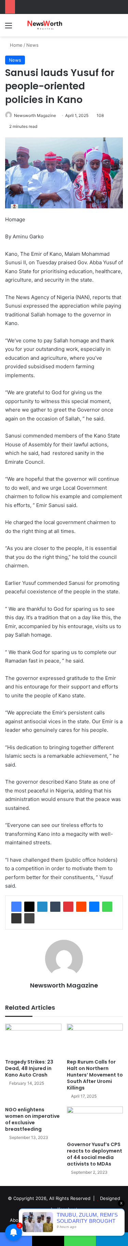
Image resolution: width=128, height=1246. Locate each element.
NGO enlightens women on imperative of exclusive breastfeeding (32, 1119)
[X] (29, 907)
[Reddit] (81, 907)
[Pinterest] (68, 907)
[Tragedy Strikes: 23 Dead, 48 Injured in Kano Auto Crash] (33, 1039)
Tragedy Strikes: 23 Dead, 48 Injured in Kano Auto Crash (29, 1068)
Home (16, 45)
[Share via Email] (16, 918)
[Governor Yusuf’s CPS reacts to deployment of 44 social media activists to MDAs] (95, 1122)
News (32, 45)
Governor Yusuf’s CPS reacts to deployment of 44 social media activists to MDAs (94, 1154)
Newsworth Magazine (35, 115)
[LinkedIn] (42, 907)
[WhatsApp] (107, 907)
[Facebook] (16, 907)
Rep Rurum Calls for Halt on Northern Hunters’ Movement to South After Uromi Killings (95, 1074)
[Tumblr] (55, 907)
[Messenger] (94, 907)
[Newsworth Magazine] (44, 25)
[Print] (29, 918)
